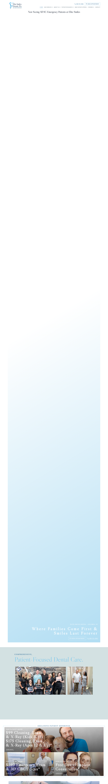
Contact (97, 7)
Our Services (48, 7)
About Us (56, 7)
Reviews (90, 7)
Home (41, 7)
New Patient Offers (80, 7)
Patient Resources (67, 7)
